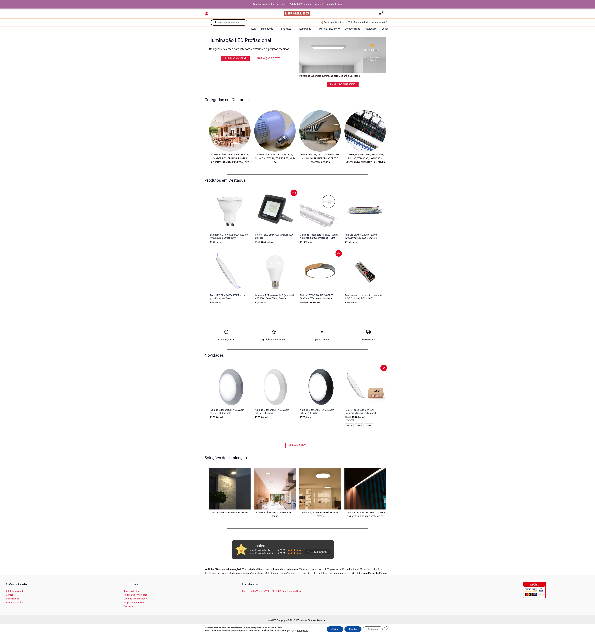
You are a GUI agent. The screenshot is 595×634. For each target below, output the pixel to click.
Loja (253, 28)
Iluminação (267, 28)
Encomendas (12, 598)
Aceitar (335, 629)
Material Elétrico (328, 28)
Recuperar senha (14, 602)
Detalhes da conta (14, 591)
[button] (274, 28)
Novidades (371, 28)
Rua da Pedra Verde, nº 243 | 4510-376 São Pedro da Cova (272, 591)
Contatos (128, 606)
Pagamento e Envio (134, 602)
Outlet (384, 28)
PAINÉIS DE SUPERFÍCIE (342, 84)
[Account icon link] (207, 13)
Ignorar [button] (338, 4)
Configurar (302, 630)
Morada (9, 594)
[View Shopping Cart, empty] (383, 13)
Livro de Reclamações (135, 598)
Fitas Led (286, 28)
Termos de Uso (132, 591)
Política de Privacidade (135, 594)
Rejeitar (353, 629)
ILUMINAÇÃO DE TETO (268, 58)
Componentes (352, 28)
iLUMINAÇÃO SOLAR (235, 58)
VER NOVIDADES (297, 445)
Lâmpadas (305, 28)
